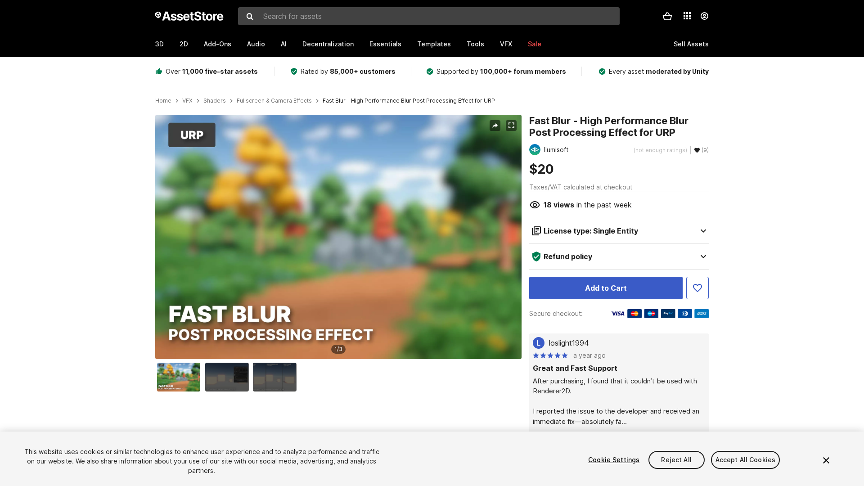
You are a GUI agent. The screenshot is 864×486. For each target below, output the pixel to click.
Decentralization (328, 44)
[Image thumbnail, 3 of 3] (277, 377)
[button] (667, 16)
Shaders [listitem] (214, 101)
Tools (475, 44)
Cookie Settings (613, 460)
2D (184, 44)
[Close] (826, 460)
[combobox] (429, 16)
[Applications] (687, 15)
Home (163, 101)
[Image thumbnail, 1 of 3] (181, 377)
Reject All (676, 460)
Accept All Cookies (746, 460)
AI (284, 44)
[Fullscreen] (511, 125)
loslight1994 (569, 342)
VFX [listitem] (187, 101)
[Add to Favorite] (697, 288)
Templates (434, 44)
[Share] (495, 125)
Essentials (385, 44)
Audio (256, 44)
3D (159, 44)
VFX (506, 44)
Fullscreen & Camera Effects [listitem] (274, 101)
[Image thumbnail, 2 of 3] (229, 377)
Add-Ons (217, 44)
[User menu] (704, 16)
